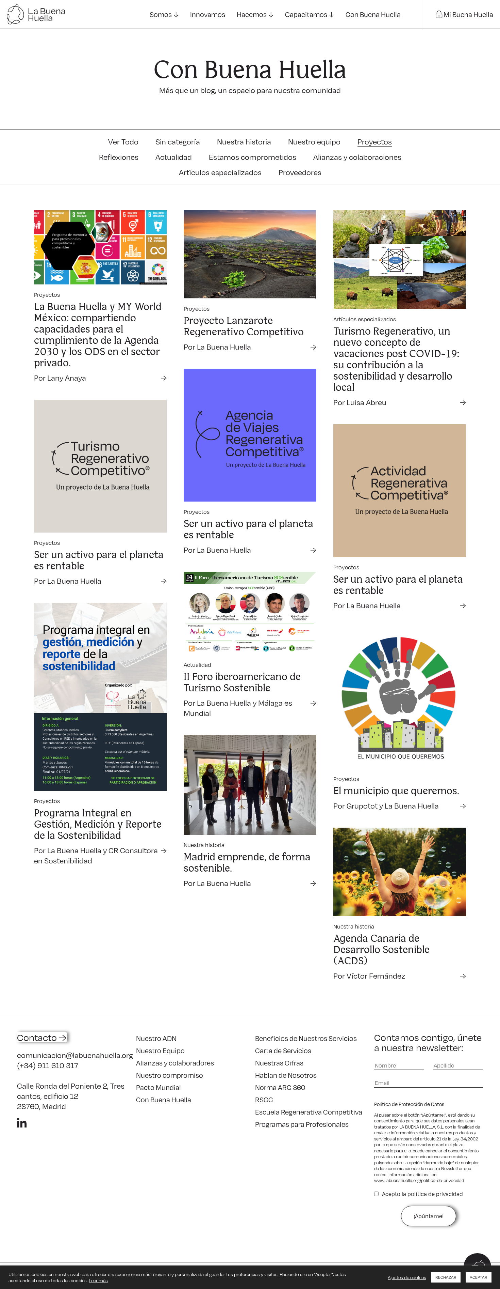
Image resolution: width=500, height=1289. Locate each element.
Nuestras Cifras (279, 1063)
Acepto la (422, 1194)
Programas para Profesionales (302, 1124)
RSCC (264, 1099)
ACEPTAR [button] (478, 1277)
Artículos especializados (220, 172)
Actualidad (173, 157)
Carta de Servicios (283, 1050)
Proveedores (300, 172)
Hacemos (252, 14)
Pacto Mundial (158, 1087)
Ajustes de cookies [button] (407, 1277)
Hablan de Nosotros (286, 1075)
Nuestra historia (244, 141)
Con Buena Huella (373, 14)
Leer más (98, 1280)
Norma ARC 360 (280, 1087)
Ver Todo (123, 141)
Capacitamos (306, 14)
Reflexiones (118, 157)
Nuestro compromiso (169, 1075)
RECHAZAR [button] (445, 1277)
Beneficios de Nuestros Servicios (306, 1038)
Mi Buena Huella (467, 14)
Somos (161, 14)
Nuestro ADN (156, 1038)
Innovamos (207, 14)
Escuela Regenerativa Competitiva (308, 1112)
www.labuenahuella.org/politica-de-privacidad (419, 1180)
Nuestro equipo (314, 141)
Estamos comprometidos (252, 157)
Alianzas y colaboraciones (357, 157)
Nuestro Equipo (160, 1050)
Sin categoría (177, 141)
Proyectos (374, 141)
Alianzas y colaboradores (175, 1063)
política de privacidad (435, 1194)
